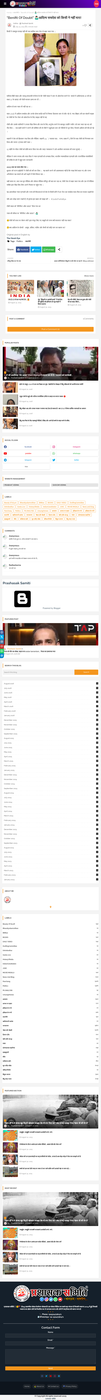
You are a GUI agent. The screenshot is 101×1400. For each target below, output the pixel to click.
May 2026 (51, 697)
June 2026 (51, 693)
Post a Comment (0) (51, 329)
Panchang (8, 511)
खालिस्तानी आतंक (17, 515)
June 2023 (51, 857)
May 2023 (51, 861)
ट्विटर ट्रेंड (52, 515)
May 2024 (51, 807)
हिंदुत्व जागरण (59, 519)
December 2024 (51, 775)
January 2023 (51, 880)
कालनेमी (16, 13)
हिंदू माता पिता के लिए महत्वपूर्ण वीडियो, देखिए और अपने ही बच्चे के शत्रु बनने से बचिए (44, 421)
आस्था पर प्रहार (64, 511)
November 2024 (51, 779)
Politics (20, 241)
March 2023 (51, 870)
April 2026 (51, 702)
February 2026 (51, 711)
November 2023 (51, 834)
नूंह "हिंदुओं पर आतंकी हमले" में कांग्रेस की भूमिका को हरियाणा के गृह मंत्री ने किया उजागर (50, 301)
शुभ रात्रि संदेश (36, 519)
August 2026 (51, 684)
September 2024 (51, 788)
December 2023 (51, 829)
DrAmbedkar (9, 507)
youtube (28, 453)
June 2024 (51, 802)
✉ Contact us (53, 1386)
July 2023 (51, 852)
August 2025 (51, 738)
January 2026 (51, 715)
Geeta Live (21, 507)
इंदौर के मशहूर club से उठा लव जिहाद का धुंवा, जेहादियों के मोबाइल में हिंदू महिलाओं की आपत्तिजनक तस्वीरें (51, 384)
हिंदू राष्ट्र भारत (70, 519)
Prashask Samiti (21, 896)
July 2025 (51, 743)
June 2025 (51, 747)
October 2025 (51, 729)
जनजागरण (29, 515)
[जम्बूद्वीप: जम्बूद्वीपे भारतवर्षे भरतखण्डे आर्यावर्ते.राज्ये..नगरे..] (10, 1135)
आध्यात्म (54, 511)
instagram (76, 447)
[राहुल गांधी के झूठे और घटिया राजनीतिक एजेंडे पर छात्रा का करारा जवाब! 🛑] (10, 399)
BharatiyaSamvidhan (28, 503)
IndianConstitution (49, 507)
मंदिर (15, 519)
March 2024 (51, 816)
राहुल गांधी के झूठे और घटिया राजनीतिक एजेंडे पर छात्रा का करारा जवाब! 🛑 (42, 396)
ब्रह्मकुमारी (7, 519)
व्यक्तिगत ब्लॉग (24, 519)
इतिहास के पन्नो (77, 511)
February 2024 (51, 820)
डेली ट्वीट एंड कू (63, 515)
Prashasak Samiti (16, 583)
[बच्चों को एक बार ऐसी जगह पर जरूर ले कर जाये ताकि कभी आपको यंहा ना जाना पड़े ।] (10, 1171)
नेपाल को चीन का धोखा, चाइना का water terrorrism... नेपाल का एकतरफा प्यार (29, 651)
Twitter (37, 250)
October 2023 (51, 838)
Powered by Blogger (51, 608)
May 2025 (51, 752)
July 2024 (51, 798)
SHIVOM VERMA (59, 485)
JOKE (62, 507)
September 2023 (51, 843)
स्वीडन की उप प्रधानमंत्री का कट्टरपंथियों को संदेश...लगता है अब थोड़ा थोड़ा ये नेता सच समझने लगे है (50, 1156)
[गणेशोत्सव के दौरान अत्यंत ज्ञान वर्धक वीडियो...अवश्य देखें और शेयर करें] (10, 1147)
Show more (89, 276)
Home (9, 13)
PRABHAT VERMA (11, 485)
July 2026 (51, 688)
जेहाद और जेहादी (40, 515)
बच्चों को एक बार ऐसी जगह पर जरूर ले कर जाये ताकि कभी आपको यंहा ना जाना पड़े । (44, 1169)
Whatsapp (50, 250)
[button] (96, 3)
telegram (28, 460)
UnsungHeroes (42, 511)
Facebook (24, 250)
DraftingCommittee (77, 503)
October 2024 (51, 784)
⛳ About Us (39, 1386)
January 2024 (51, 825)
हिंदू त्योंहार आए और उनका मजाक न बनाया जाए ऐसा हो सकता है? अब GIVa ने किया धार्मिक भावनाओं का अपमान (52, 408)
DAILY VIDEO (61, 503)
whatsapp (76, 453)
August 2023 (51, 848)
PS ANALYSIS (29, 511)
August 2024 (51, 793)
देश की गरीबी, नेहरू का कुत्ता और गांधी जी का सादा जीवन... (79, 300)
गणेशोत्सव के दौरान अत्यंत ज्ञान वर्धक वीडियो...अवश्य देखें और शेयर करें (40, 1144)
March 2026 (51, 706)
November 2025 (51, 725)
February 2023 (51, 875)
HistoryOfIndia (34, 507)
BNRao (41, 503)
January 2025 (51, 770)
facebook (28, 447)
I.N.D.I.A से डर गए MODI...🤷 (18, 299)
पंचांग (73, 515)
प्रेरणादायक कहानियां (84, 515)
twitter (76, 460)
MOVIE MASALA (73, 507)
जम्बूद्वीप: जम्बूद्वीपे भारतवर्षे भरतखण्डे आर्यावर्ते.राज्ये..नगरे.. (36, 1132)
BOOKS (50, 503)
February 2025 (51, 766)
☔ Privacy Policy (70, 1386)
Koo (26, 467)
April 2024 (51, 811)
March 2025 (51, 761)
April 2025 (51, 757)
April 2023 (51, 866)
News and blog (88, 507)
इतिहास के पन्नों (89, 511)
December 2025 (51, 720)
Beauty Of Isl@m (10, 503)
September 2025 (51, 734)
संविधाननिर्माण (48, 519)
